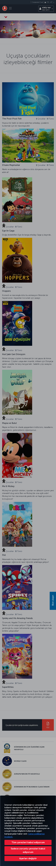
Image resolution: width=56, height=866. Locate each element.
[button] (28, 858)
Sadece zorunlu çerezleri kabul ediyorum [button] (28, 850)
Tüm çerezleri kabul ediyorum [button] (28, 842)
